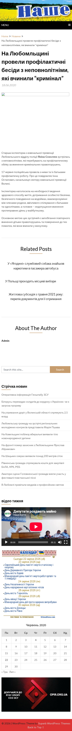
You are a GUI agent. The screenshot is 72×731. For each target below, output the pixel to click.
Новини (16, 36)
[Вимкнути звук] (60, 542)
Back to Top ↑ (36, 727)
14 (65, 646)
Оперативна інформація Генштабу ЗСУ (25, 394)
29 (6, 666)
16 (16, 653)
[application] (36, 526)
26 (45, 659)
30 (16, 666)
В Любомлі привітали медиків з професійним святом (32, 484)
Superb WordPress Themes (54, 723)
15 (6, 653)
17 (25, 653)
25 (35, 659)
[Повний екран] (66, 542)
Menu (5, 25)
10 (25, 646)
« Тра (4, 671)
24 (25, 659)
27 (54, 659)
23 (16, 659)
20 (54, 653)
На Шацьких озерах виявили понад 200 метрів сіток (32, 455)
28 (65, 659)
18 (35, 653)
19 (45, 653)
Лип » (12, 671)
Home (4, 36)
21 (65, 653)
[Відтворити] (6, 542)
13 (54, 646)
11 (35, 646)
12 (45, 646)
